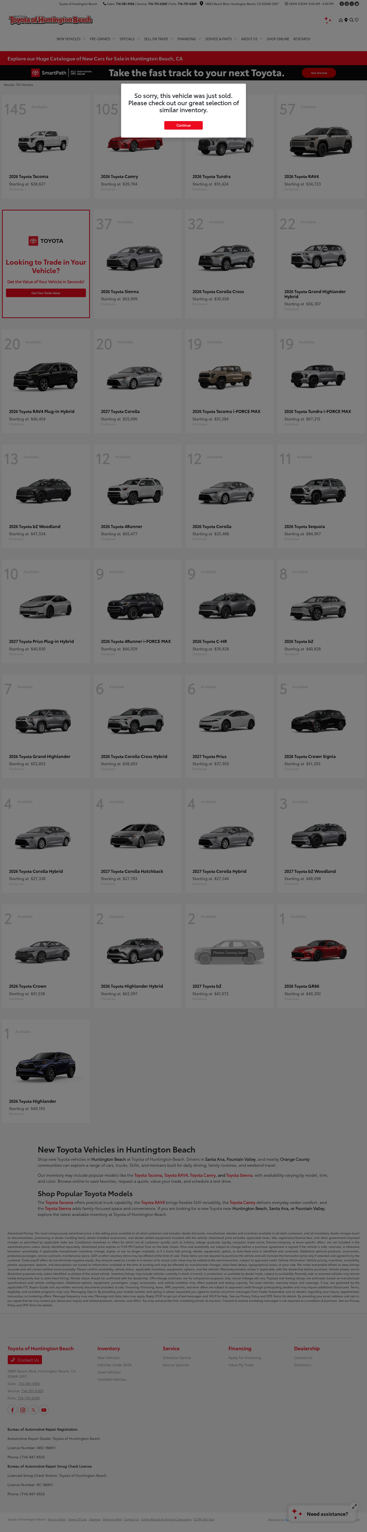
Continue (183, 125)
